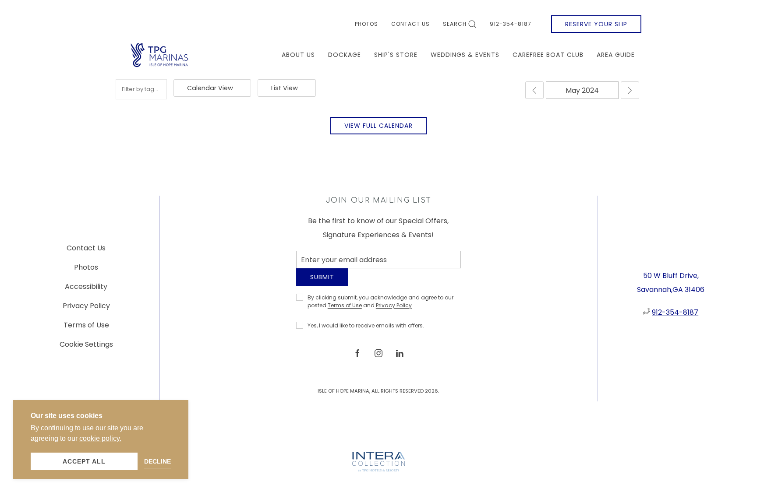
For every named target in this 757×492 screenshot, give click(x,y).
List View (284, 88)
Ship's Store (395, 54)
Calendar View (210, 88)
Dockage (344, 54)
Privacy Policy (394, 312)
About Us (298, 54)
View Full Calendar (378, 125)
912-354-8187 (510, 24)
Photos (366, 24)
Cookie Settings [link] (86, 348)
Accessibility (86, 290)
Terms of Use (345, 312)
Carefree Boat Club (548, 54)
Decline (157, 461)
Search (455, 24)
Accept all (84, 461)
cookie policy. (100, 438)
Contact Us (410, 24)
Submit (322, 283)
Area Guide (616, 54)
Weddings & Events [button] (465, 54)
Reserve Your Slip (596, 24)
